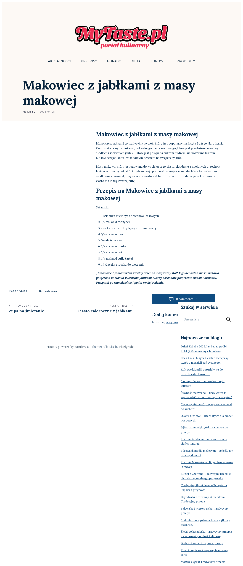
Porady (114, 61)
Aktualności (59, 61)
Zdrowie (158, 61)
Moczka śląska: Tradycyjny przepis (203, 562)
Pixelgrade (126, 347)
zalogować (172, 322)
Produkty (186, 61)
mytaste (29, 111)
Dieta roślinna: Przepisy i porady (202, 543)
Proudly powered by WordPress (67, 347)
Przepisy (89, 61)
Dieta (136, 61)
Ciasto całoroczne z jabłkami (105, 310)
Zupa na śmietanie (26, 310)
